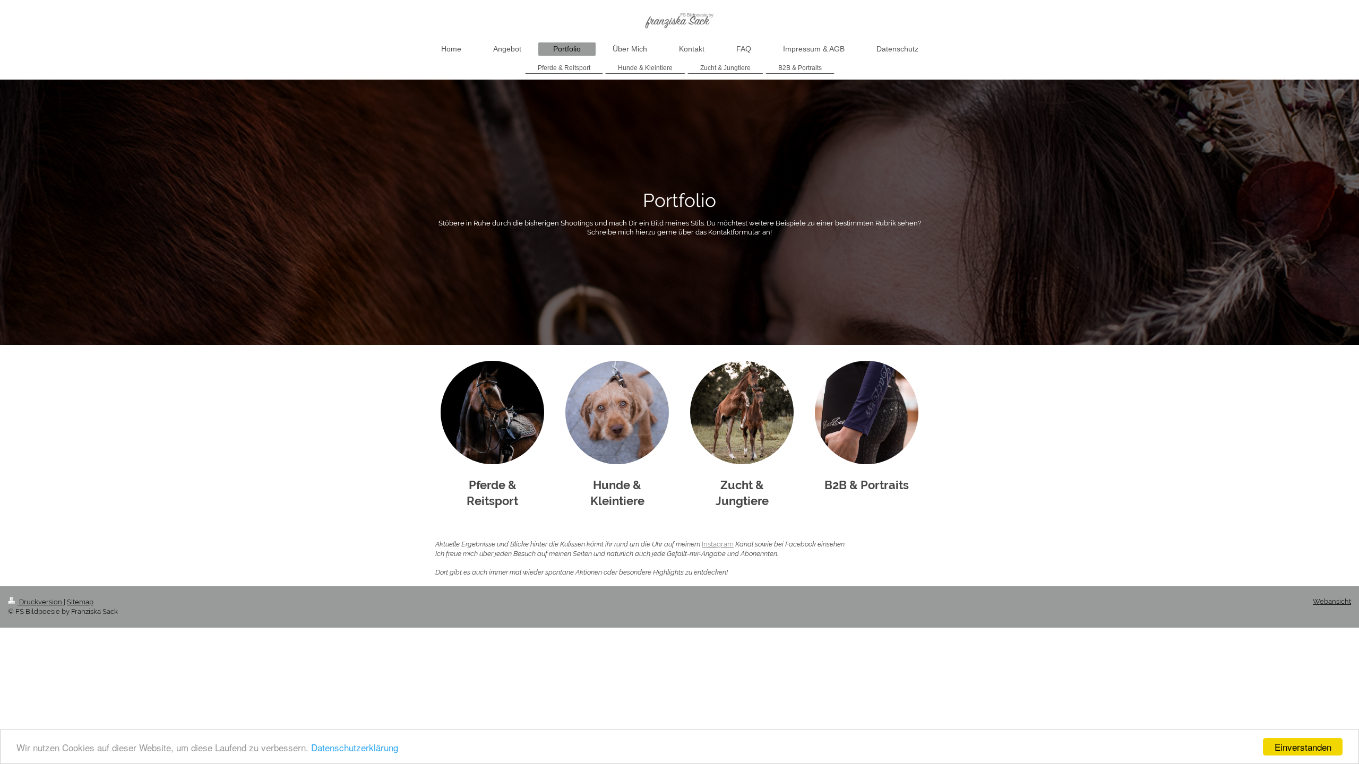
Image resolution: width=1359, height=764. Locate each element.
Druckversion (41, 602)
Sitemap (80, 602)
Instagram (718, 544)
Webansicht (1332, 601)
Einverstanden (1303, 746)
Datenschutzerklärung (354, 747)
